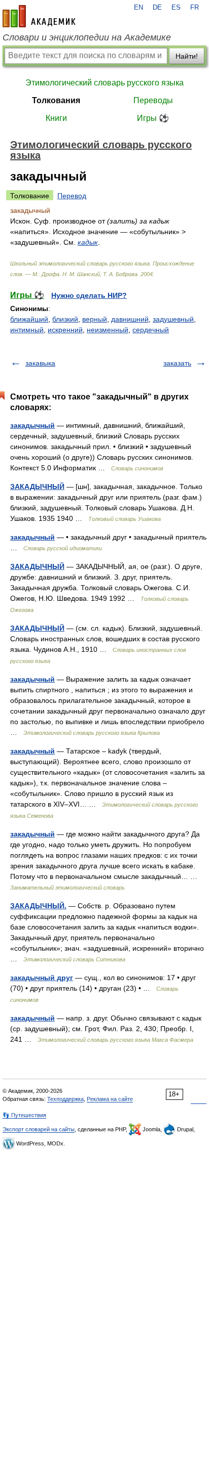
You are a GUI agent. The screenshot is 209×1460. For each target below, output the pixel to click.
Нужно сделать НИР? (89, 295)
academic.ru (39, 16)
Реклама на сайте (110, 1099)
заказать (177, 363)
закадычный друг (41, 978)
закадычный (32, 425)
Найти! (187, 56)
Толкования (56, 100)
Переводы (153, 100)
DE (157, 7)
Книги (56, 118)
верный (94, 319)
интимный (27, 330)
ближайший (29, 319)
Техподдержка (65, 1099)
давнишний (130, 319)
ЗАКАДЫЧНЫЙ (37, 486)
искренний (65, 330)
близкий (65, 319)
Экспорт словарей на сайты (39, 1129)
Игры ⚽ (153, 118)
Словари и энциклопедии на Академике (87, 37)
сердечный (150, 330)
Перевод (71, 196)
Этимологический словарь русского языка (104, 82)
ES (176, 7)
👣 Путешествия (24, 1115)
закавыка (40, 363)
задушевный (173, 319)
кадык (88, 242)
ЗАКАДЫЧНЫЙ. (38, 906)
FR (194, 7)
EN (138, 7)
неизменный (107, 330)
